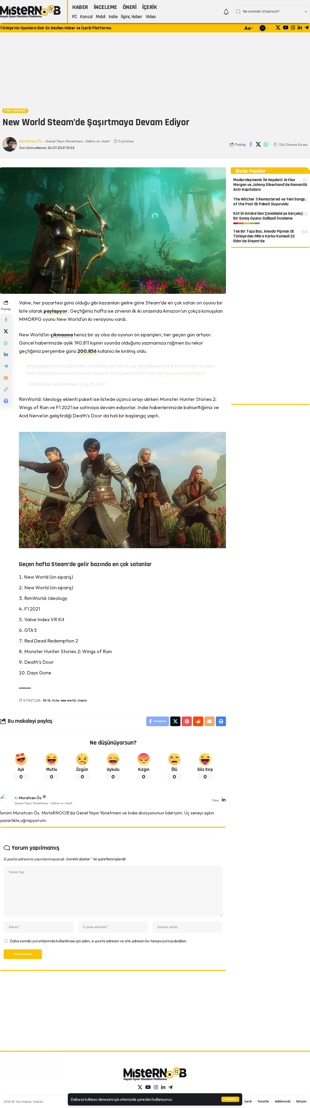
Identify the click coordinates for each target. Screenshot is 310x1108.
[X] (278, 27)
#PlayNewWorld (42, 366)
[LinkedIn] (299, 27)
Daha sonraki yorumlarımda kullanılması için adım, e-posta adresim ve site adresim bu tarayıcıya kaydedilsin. (98, 940)
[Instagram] (293, 27)
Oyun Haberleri (15, 110)
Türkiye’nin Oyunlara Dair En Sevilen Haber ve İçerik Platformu (55, 28)
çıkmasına (61, 335)
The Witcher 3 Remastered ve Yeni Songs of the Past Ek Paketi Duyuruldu (269, 201)
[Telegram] (306, 27)
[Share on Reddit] (198, 721)
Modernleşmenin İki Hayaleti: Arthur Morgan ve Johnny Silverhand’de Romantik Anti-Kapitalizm (270, 184)
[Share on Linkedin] (6, 354)
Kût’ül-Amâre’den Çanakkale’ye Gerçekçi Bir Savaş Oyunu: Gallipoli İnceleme (268, 216)
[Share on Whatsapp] (266, 144)
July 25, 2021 (93, 384)
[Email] (6, 378)
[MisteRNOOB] (155, 1074)
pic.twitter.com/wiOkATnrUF (177, 373)
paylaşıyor (56, 311)
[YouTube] (286, 27)
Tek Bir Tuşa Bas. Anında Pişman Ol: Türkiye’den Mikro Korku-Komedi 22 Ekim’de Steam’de (263, 236)
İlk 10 (46, 700)
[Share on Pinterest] (187, 721)
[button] (230, 1099)
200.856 (87, 351)
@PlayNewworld (153, 366)
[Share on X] (258, 144)
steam (82, 700)
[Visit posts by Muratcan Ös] (6, 800)
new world (68, 700)
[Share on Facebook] (251, 144)
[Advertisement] (155, 70)
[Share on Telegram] (6, 366)
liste (55, 700)
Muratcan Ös (30, 141)
